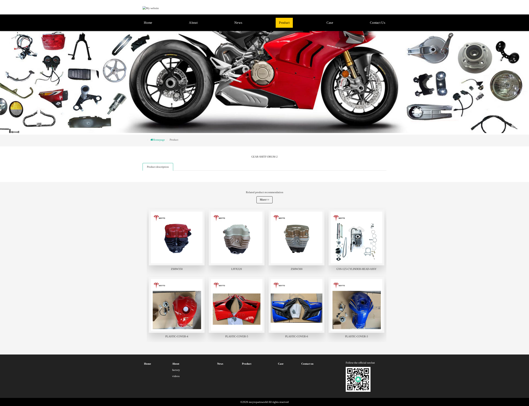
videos (176, 376)
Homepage (159, 139)
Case (329, 22)
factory (176, 369)
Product (284, 22)
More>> (264, 199)
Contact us (377, 22)
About (193, 22)
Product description (158, 166)
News (238, 22)
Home (148, 22)
